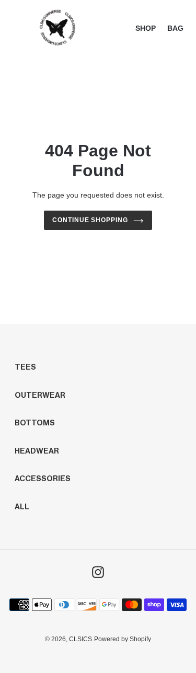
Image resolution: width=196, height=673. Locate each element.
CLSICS (80, 639)
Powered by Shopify (122, 639)
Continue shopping (90, 220)
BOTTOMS (35, 423)
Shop (145, 28)
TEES (25, 367)
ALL (22, 507)
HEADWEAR (37, 451)
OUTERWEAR (40, 395)
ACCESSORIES (43, 479)
